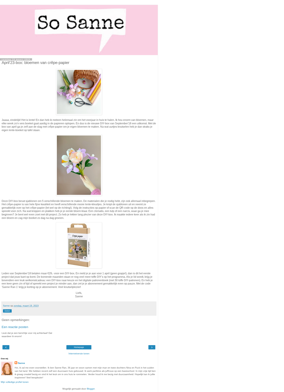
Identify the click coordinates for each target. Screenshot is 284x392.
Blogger (91, 388)
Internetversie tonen (79, 353)
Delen (7, 311)
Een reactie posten (15, 327)
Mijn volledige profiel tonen (15, 382)
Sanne (21, 363)
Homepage (79, 347)
